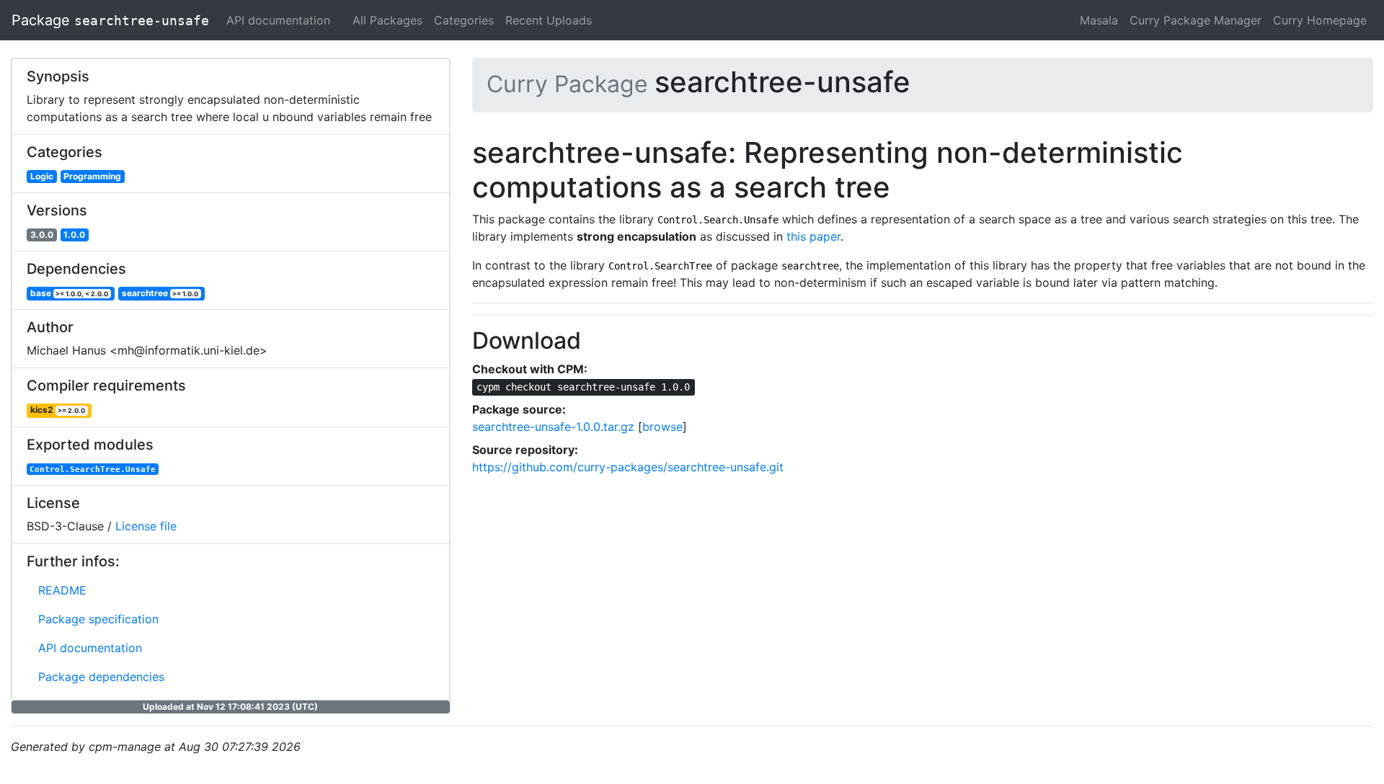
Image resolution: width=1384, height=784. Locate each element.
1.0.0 (74, 234)
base (69, 293)
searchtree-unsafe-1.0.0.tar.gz (553, 426)
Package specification (98, 619)
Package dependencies (101, 676)
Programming (92, 176)
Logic (41, 176)
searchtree (160, 293)
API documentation (278, 20)
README (62, 590)
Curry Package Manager (1195, 20)
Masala (1099, 20)
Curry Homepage (1320, 20)
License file (146, 526)
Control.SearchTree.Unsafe (93, 469)
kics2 (58, 409)
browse (662, 426)
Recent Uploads (548, 20)
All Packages (387, 20)
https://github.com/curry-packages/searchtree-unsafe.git (628, 467)
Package (110, 20)
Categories (464, 20)
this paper (813, 236)
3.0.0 (41, 234)
